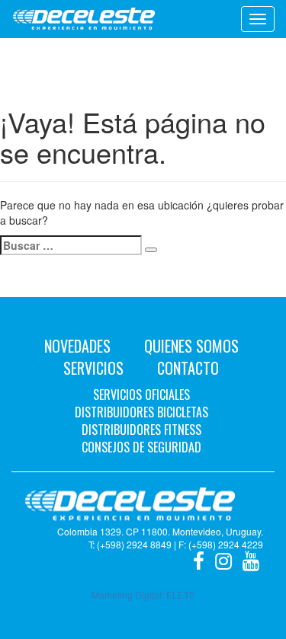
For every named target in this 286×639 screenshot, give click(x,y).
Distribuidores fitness (141, 429)
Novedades (77, 345)
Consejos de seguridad (141, 447)
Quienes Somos (191, 345)
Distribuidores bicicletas (141, 412)
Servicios (93, 367)
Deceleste (83, 19)
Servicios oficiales (141, 394)
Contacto (188, 367)
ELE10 (180, 594)
